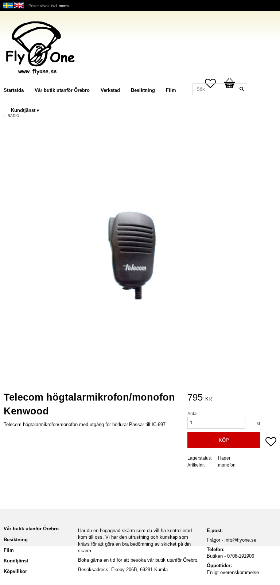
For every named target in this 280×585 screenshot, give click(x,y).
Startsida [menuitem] (14, 90)
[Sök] (241, 89)
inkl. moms (60, 6)
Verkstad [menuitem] (110, 90)
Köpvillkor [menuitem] (15, 571)
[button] (270, 442)
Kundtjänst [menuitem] (23, 110)
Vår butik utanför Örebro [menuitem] (62, 90)
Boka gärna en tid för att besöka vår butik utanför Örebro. (138, 560)
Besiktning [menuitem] (143, 90)
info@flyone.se (240, 540)
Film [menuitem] (171, 90)
